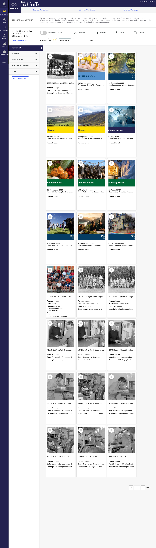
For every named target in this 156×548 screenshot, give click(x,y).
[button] (100, 32)
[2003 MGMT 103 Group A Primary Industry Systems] (60, 279)
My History (4, 30)
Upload (4, 46)
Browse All (4, 14)
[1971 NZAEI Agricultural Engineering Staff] (121, 279)
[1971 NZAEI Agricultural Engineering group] (91, 279)
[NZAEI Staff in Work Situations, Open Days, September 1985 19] (60, 440)
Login (4, 38)
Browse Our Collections (42, 10)
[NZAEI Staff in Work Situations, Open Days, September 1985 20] (121, 386)
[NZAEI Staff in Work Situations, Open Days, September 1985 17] (121, 440)
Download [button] (79, 33)
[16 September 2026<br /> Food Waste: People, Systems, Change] (60, 173)
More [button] (4, 62)
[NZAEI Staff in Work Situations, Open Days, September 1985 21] (91, 386)
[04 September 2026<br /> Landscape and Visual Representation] (121, 66)
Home (4, 6)
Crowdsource (4, 54)
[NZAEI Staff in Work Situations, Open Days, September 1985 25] (60, 333)
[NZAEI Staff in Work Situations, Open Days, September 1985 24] (91, 333)
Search (4, 22)
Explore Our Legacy (131, 10)
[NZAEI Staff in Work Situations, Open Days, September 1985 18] (91, 440)
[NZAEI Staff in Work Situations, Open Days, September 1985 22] (60, 386)
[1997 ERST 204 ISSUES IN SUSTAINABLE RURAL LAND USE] (60, 66)
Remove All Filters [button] (20, 41)
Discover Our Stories (87, 10)
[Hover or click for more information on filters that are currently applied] (27, 36)
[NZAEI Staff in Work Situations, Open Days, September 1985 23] (121, 333)
